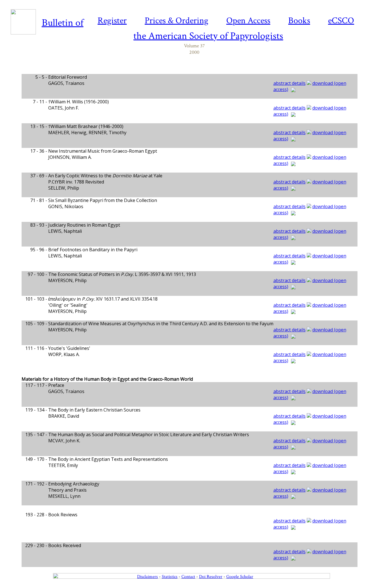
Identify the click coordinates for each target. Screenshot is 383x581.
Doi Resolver (210, 577)
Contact (188, 577)
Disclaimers (147, 577)
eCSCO (341, 20)
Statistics (169, 577)
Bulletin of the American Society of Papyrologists (162, 29)
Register (112, 20)
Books (299, 20)
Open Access (248, 20)
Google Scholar (239, 577)
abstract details (289, 83)
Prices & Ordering (176, 20)
